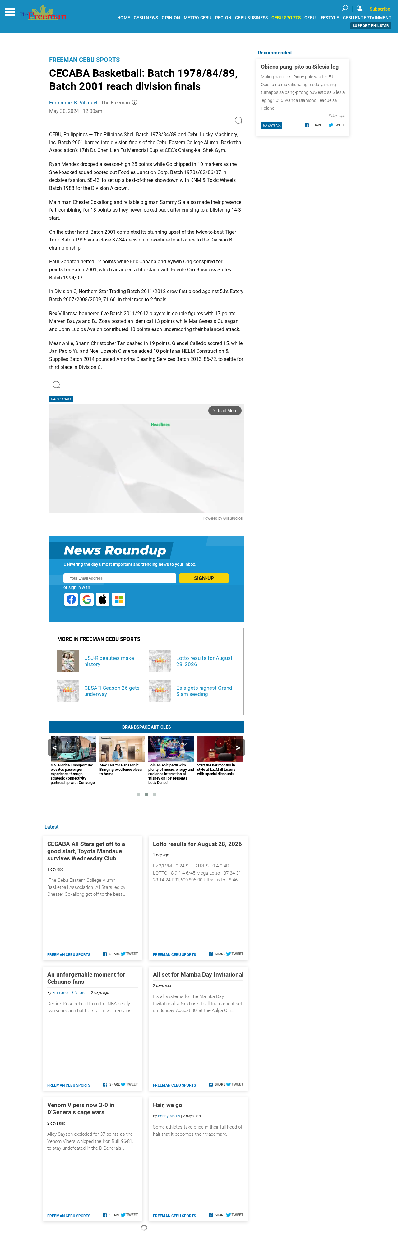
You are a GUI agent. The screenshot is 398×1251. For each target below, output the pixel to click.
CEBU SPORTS (286, 18)
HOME (123, 18)
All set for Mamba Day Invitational (198, 974)
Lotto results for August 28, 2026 (197, 844)
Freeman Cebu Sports (84, 59)
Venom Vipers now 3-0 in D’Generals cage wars (80, 1109)
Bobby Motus (169, 1116)
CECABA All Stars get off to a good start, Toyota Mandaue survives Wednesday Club (86, 851)
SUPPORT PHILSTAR (371, 26)
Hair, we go (167, 1105)
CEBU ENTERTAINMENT (367, 18)
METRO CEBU (197, 18)
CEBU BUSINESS (251, 18)
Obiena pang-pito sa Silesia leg (300, 66)
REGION (223, 18)
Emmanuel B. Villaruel (73, 103)
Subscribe (380, 9)
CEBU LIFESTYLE (321, 18)
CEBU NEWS (146, 18)
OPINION (171, 18)
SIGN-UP (204, 578)
